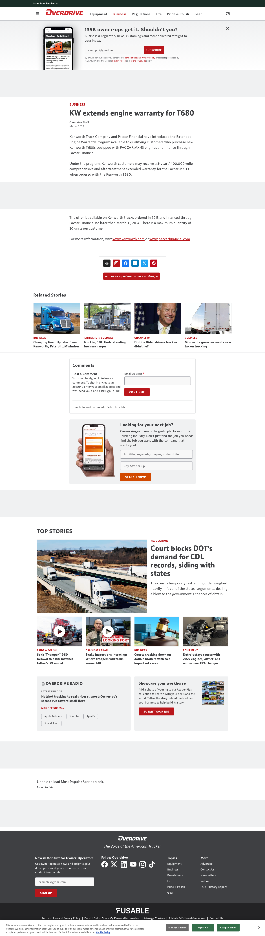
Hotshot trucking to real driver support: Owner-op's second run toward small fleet (79, 699)
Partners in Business (98, 337)
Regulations (159, 540)
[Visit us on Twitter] (114, 864)
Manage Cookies (154, 918)
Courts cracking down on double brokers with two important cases (152, 659)
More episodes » (52, 707)
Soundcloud (51, 723)
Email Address (134, 373)
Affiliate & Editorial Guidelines (187, 918)
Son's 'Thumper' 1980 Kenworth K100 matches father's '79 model (55, 659)
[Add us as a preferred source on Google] (116, 263)
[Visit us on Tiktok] (152, 864)
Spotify (91, 716)
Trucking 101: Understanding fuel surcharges (105, 344)
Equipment (190, 650)
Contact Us (216, 918)
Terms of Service (138, 60)
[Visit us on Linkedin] (124, 864)
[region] (132, 928)
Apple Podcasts (53, 716)
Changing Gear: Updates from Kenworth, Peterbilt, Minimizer (56, 344)
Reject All (203, 927)
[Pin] (153, 263)
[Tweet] (144, 263)
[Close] (259, 927)
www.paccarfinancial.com (169, 238)
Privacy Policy (119, 60)
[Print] (107, 263)
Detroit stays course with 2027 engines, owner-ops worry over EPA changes (201, 659)
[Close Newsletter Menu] (227, 28)
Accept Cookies (228, 927)
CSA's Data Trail (97, 650)
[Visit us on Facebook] (104, 864)
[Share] (125, 263)
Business (77, 104)
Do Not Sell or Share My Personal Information (112, 918)
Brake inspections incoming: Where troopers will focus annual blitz (106, 659)
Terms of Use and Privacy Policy (140, 57)
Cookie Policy (103, 932)
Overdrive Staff (79, 122)
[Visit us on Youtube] (133, 864)
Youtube (74, 716)
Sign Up (46, 893)
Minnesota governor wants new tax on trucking (208, 344)
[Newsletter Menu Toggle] (228, 13)
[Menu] (37, 13)
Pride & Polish (47, 650)
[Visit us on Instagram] (142, 864)
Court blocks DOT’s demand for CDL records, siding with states (183, 560)
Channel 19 (142, 337)
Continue (137, 392)
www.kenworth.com (128, 238)
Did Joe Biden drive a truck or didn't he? (156, 344)
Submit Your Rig (156, 711)
